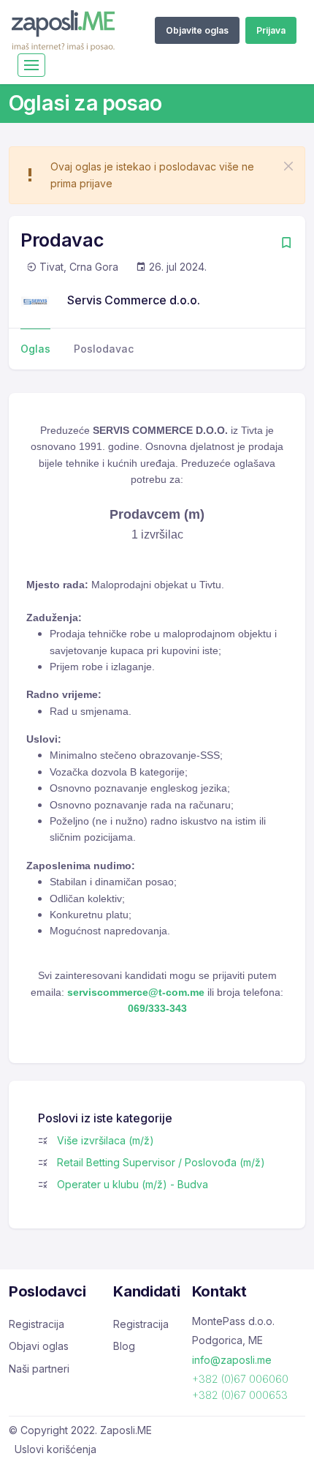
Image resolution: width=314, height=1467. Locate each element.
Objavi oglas (39, 1346)
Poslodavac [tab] (104, 348)
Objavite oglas (197, 30)
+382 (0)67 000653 (240, 1395)
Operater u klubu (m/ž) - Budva (132, 1184)
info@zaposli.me (232, 1360)
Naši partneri (39, 1368)
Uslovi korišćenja (55, 1449)
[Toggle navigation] (31, 65)
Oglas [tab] (35, 348)
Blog (124, 1346)
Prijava (271, 30)
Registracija (36, 1324)
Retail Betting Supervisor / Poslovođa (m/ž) (161, 1162)
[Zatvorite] (288, 166)
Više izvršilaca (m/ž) (105, 1140)
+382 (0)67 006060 (240, 1379)
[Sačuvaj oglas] (286, 244)
